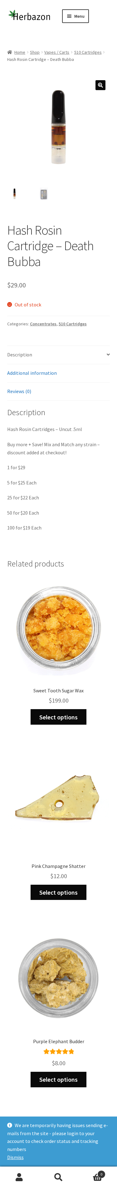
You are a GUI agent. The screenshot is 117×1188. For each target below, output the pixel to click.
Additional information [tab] (32, 373)
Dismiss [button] (15, 1157)
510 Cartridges (88, 52)
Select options (58, 717)
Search (58, 1177)
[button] (100, 85)
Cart (90, 1172)
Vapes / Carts (56, 52)
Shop (35, 52)
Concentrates (43, 324)
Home (19, 52)
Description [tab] (19, 354)
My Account (19, 1177)
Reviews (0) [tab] (19, 391)
